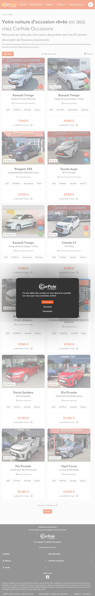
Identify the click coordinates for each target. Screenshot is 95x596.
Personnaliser (47, 311)
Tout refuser (47, 307)
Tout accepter (47, 302)
